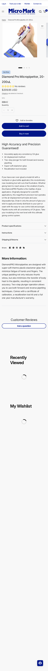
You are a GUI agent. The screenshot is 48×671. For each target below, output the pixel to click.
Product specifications (11, 226)
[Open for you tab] (40, 663)
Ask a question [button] (24, 326)
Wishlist (27, 4)
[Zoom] (42, 26)
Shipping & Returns (10, 239)
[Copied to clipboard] (23, 247)
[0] (44, 11)
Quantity (5, 105)
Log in (4, 4)
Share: (4, 248)
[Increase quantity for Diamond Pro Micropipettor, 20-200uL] (12, 110)
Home (4, 20)
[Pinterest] (16, 247)
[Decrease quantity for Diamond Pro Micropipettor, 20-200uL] (4, 110)
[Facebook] (9, 247)
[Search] (40, 11)
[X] (13, 247)
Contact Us (37, 4)
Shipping (5, 93)
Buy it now (24, 134)
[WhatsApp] (20, 247)
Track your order (15, 4)
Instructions (7, 233)
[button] (8, 86)
